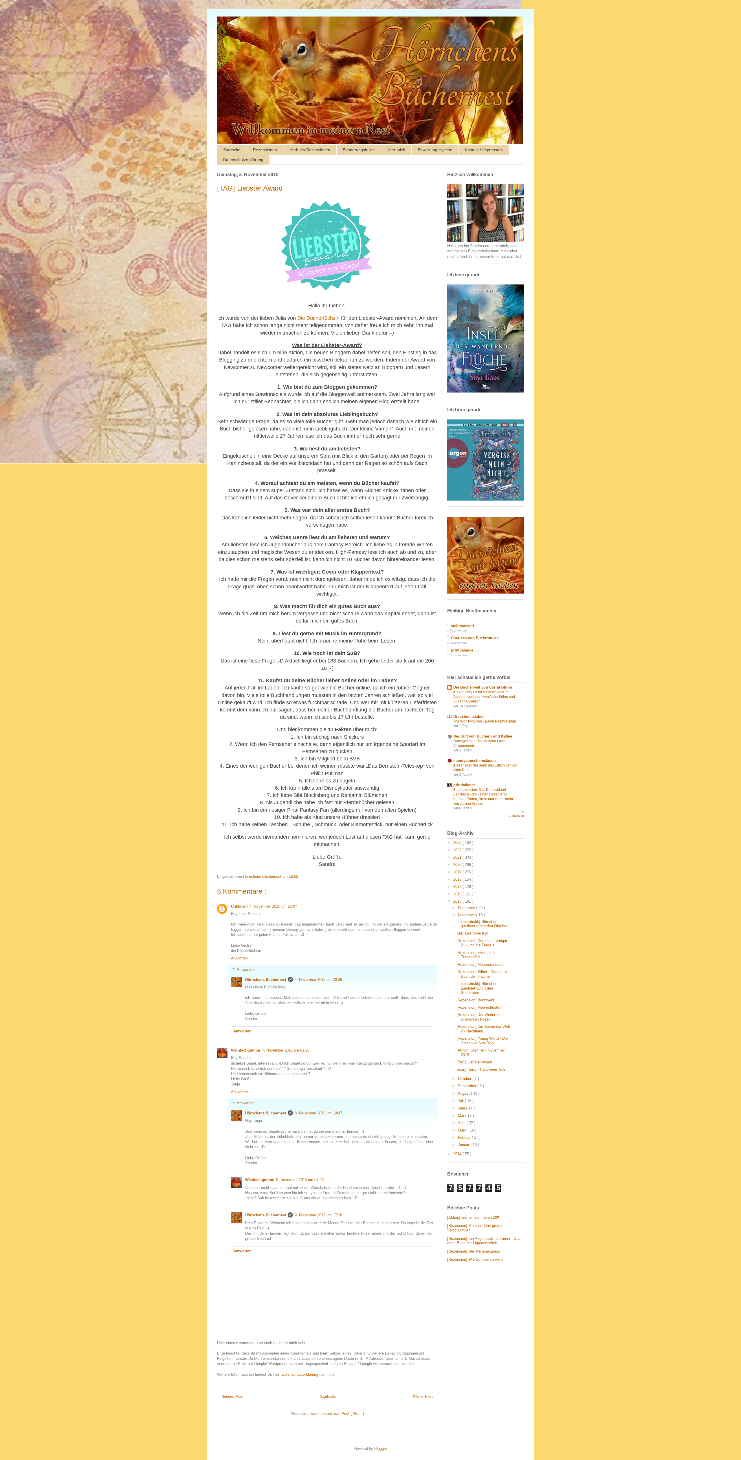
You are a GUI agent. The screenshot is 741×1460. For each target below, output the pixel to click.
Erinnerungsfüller (358, 149)
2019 (458, 872)
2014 (458, 1154)
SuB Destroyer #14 (472, 933)
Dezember (467, 908)
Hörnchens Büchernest (265, 979)
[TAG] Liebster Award (474, 1062)
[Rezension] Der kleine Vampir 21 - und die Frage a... (481, 943)
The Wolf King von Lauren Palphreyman (484, 721)
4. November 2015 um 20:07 (273, 906)
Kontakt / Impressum (484, 149)
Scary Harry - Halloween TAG (481, 1069)
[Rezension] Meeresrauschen (480, 964)
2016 (458, 894)
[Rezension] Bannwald (475, 1000)
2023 (458, 842)
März (462, 1130)
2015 (458, 901)
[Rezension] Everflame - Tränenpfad (476, 954)
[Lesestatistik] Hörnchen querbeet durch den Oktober (481, 923)
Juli (461, 1100)
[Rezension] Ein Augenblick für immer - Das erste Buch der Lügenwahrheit (483, 1240)
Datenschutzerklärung (243, 159)
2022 (458, 850)
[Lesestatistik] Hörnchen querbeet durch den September (476, 988)
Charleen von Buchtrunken (475, 638)
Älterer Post (423, 1396)
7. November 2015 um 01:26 (285, 1050)
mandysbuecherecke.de (474, 760)
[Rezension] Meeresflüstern (479, 1007)
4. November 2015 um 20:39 (318, 979)
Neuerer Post (232, 1396)
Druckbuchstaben (469, 716)
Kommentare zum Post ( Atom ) (337, 1413)
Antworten (239, 958)
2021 (458, 857)
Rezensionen (265, 149)
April (462, 1122)
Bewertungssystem (435, 149)
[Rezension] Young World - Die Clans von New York (482, 1040)
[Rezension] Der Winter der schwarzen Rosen (479, 1016)
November (467, 915)
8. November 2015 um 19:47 (318, 1113)
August (464, 1093)
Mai (461, 1115)
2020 (458, 864)
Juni (462, 1108)
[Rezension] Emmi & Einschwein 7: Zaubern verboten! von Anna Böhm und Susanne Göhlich (484, 696)
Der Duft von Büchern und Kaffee (482, 736)
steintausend (462, 626)
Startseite (232, 149)
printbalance (462, 650)
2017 (458, 886)
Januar (464, 1145)
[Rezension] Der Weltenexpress (473, 1251)
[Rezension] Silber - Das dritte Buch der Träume (481, 974)
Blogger (380, 1448)
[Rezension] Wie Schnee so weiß (475, 1259)
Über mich (395, 149)
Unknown (239, 906)
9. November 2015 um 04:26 (300, 1180)
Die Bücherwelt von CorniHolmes (483, 687)
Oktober (465, 1078)
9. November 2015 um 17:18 (318, 1215)
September (467, 1086)
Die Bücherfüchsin (318, 318)
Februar (465, 1137)
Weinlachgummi (245, 1050)
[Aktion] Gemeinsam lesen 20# (473, 1217)
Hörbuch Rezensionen (309, 149)
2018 (458, 879)
